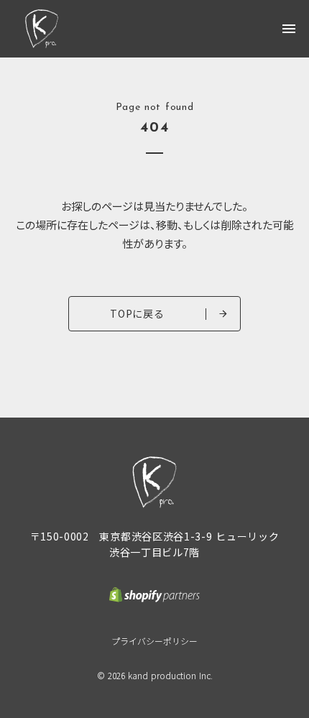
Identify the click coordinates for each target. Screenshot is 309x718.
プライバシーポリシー (154, 641)
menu (289, 28)
